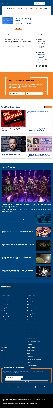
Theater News (31, 295)
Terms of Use (36, 403)
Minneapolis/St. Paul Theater (8, 326)
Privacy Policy (29, 403)
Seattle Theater (5, 320)
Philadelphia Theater (6, 314)
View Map (40, 62)
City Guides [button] (32, 8)
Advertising (30, 356)
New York (3, 350)
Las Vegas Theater (5, 308)
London (3, 353)
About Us (29, 362)
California (40, 57)
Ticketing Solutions (32, 365)
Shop (28, 353)
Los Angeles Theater (6, 302)
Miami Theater (4, 311)
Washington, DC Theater (7, 323)
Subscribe (46, 91)
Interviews (30, 305)
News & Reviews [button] (20, 8)
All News (29, 344)
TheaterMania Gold (44, 8)
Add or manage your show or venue (36, 359)
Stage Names (30, 350)
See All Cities (4, 329)
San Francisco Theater (6, 317)
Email (10, 91)
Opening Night (31, 302)
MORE (48, 106)
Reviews (29, 298)
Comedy (18, 28)
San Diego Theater (32, 332)
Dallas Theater (31, 317)
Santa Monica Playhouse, (22, 23)
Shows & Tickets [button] (8, 8)
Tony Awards (38, 12)
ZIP (27, 91)
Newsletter (14, 12)
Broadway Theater (5, 295)
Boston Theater (5, 305)
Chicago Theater (5, 298)
